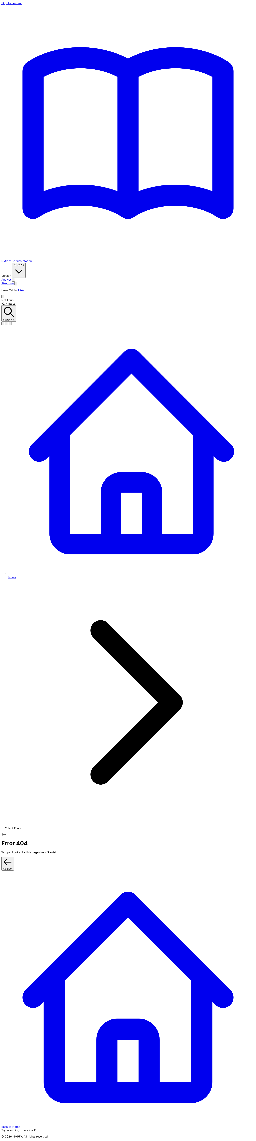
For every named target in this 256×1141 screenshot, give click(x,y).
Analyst (6, 279)
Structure (7, 283)
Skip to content (11, 3)
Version (6, 275)
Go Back (7, 868)
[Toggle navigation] (2, 296)
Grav (21, 290)
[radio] (2, 323)
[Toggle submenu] (13, 280)
